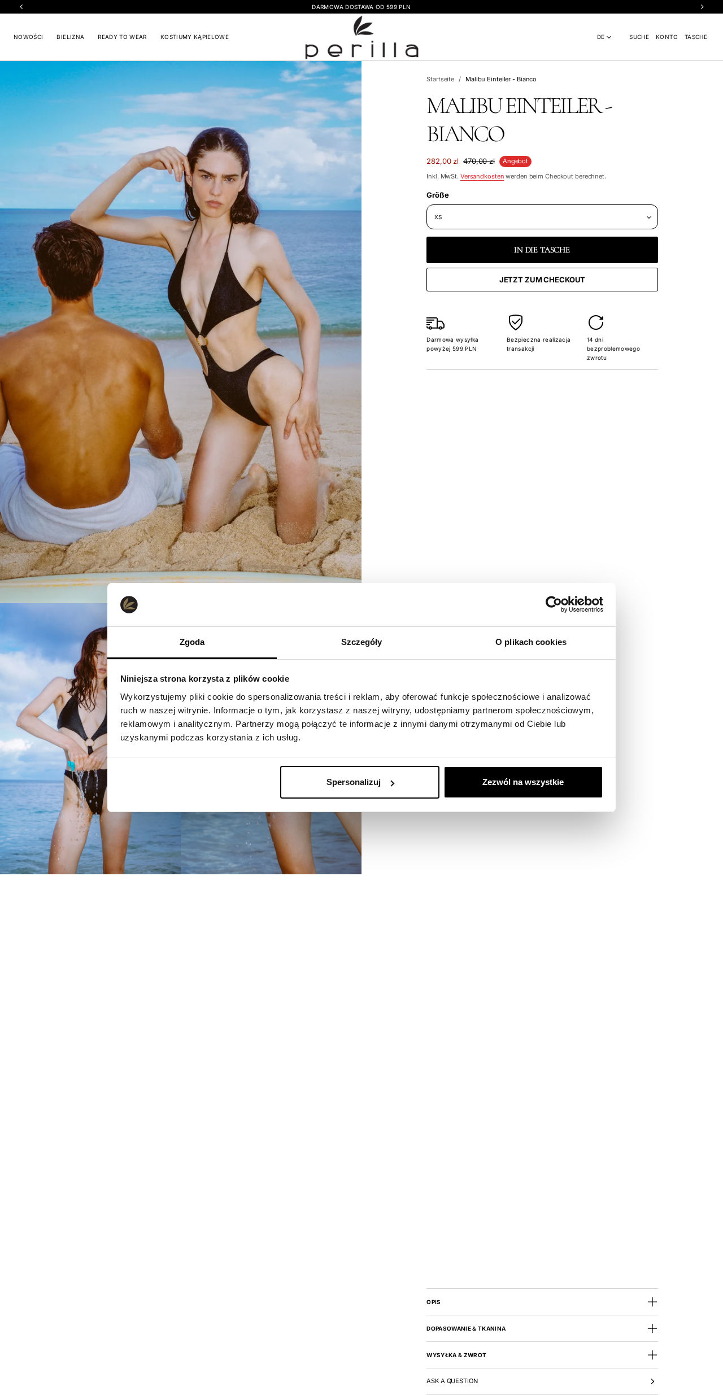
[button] (639, 37)
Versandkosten (482, 176)
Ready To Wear (122, 36)
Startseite (440, 79)
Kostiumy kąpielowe (194, 36)
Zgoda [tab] (192, 642)
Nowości (28, 36)
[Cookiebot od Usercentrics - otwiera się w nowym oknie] (553, 604)
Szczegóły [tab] (361, 642)
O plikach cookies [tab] (531, 642)
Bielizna (70, 36)
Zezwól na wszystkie (523, 782)
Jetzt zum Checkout (542, 279)
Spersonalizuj (353, 782)
